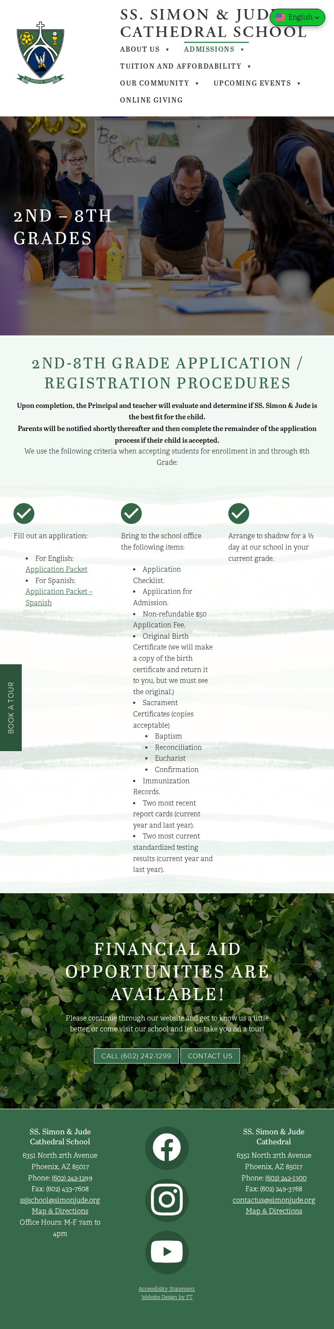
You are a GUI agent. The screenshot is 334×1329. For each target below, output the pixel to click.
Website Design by (167, 1297)
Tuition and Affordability (186, 66)
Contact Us (210, 1056)
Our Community (160, 83)
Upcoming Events (257, 83)
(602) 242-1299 (72, 1178)
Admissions (214, 49)
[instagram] (167, 1200)
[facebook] (167, 1148)
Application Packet (56, 569)
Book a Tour (11, 707)
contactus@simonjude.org (274, 1200)
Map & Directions (60, 1211)
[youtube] (167, 1252)
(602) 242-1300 (286, 1178)
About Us (145, 49)
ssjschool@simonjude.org (60, 1200)
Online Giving (151, 100)
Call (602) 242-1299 (136, 1056)
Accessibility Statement (167, 1289)
